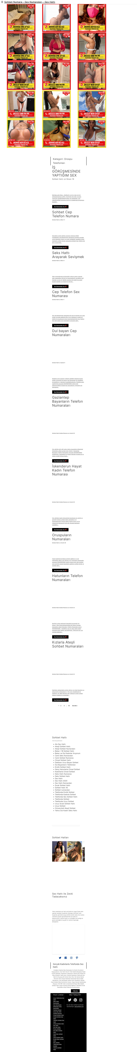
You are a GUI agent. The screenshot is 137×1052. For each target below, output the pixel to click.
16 (69, 705)
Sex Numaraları (57, 1005)
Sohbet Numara (57, 1013)
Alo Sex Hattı (56, 1027)
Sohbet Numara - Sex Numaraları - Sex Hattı (29, 2)
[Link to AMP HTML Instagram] (71, 958)
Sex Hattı (55, 1025)
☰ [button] (2, 2)
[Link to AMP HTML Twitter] (60, 958)
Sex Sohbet (56, 1042)
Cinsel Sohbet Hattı (58, 1015)
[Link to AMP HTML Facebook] (65, 958)
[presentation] (82, 851)
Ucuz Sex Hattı (57, 1011)
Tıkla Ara (75, 991)
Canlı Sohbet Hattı (58, 1037)
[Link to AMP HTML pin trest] (76, 958)
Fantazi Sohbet (57, 1010)
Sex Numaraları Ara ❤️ (60, 206)
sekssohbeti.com (79, 1006)
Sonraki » (74, 705)
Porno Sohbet (57, 1029)
